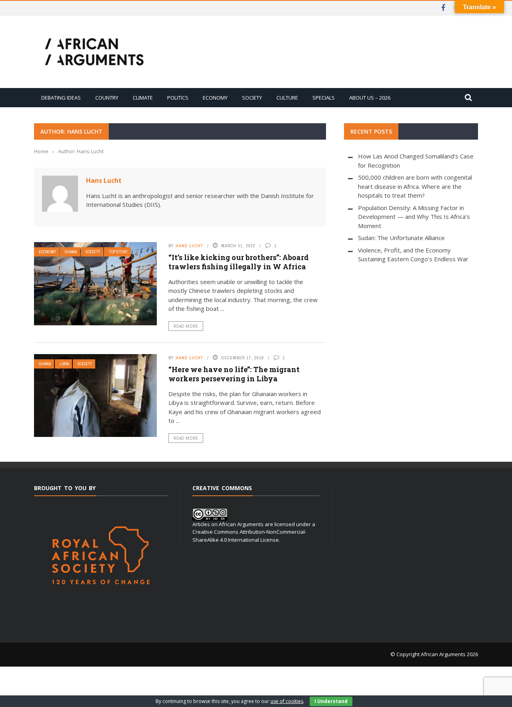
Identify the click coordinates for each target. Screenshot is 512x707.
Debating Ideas (61, 97)
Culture (287, 97)
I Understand (331, 701)
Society (252, 97)
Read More (186, 326)
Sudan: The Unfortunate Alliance (401, 238)
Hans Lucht (104, 180)
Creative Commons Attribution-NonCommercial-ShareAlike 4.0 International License (249, 535)
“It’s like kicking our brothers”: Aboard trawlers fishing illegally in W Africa (238, 261)
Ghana (71, 251)
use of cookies (286, 701)
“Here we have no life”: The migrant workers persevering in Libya (234, 374)
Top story (118, 251)
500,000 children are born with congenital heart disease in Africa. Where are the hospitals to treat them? (415, 186)
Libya (64, 364)
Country (106, 97)
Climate (143, 97)
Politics (177, 97)
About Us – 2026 (369, 97)
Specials (323, 97)
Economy (215, 97)
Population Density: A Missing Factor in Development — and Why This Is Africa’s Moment (414, 217)
